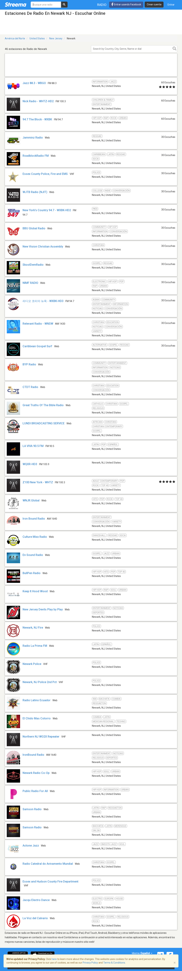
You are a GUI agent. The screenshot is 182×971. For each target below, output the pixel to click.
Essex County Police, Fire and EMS (45, 174)
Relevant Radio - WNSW (38, 323)
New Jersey (55, 38)
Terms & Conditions (114, 962)
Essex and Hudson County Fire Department (50, 881)
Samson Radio (32, 809)
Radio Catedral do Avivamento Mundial (48, 863)
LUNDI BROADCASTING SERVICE (44, 423)
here (54, 959)
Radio (101, 5)
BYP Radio (29, 364)
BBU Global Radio (34, 228)
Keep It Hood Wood (35, 591)
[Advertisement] (91, 76)
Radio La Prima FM (35, 645)
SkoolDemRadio (33, 264)
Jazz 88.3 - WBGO (34, 83)
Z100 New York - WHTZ (38, 482)
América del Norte (15, 38)
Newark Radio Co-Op (36, 773)
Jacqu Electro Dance (36, 900)
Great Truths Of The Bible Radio (43, 405)
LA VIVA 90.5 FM (33, 446)
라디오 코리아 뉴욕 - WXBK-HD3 (43, 301)
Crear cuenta (154, 4)
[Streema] (15, 4)
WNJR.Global (31, 500)
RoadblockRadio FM (36, 155)
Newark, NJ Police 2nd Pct (40, 682)
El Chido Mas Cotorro (37, 718)
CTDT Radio (30, 387)
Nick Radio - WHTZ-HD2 (38, 101)
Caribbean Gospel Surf (37, 346)
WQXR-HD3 (30, 464)
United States (37, 38)
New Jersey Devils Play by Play (43, 609)
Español (146, 953)
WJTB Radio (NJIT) (35, 192)
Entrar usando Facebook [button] (127, 4)
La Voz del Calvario (35, 918)
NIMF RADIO (30, 283)
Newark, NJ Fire (33, 627)
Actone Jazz (31, 845)
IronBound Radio (33, 754)
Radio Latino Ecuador (36, 700)
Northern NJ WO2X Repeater (41, 736)
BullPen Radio (32, 573)
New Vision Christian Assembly (43, 246)
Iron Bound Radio (34, 518)
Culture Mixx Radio (35, 536)
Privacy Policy (90, 962)
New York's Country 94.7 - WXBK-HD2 (47, 210)
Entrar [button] (171, 4)
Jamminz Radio (33, 137)
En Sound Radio (33, 555)
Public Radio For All (35, 791)
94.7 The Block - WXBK (37, 119)
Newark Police (32, 664)
